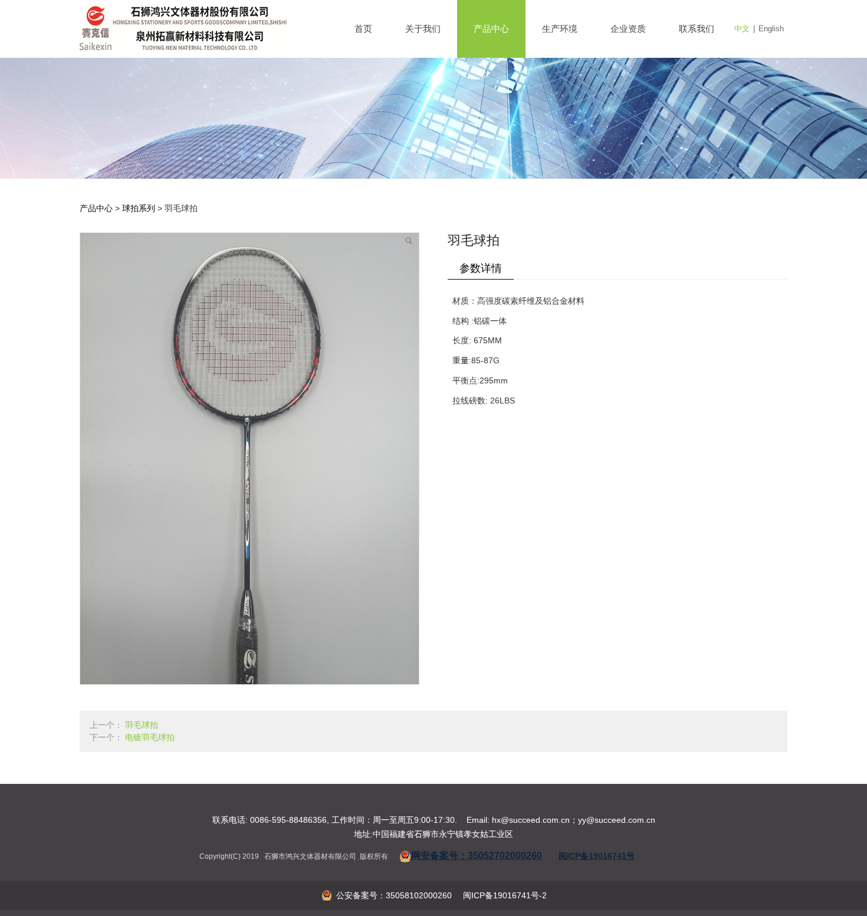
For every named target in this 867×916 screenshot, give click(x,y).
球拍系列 (138, 208)
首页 (363, 29)
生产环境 (559, 29)
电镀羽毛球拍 (150, 737)
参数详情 (480, 268)
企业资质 (628, 29)
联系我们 (696, 29)
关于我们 (423, 29)
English (771, 28)
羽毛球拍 (141, 725)
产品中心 (491, 29)
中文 (742, 28)
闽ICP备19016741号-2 (504, 895)
